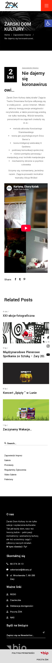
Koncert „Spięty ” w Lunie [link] (20, 393)
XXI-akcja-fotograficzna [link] (19, 316)
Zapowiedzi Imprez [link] (22, 34)
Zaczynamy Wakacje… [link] (17, 429)
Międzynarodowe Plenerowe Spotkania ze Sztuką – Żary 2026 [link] (25, 354)
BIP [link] (44, 653)
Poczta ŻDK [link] (42, 659)
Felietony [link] (8, 479)
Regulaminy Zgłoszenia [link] (15, 469)
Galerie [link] (7, 460)
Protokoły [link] (8, 465)
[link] (48, 23)
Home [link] (7, 34)
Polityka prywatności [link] (23, 653)
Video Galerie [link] (10, 474)
